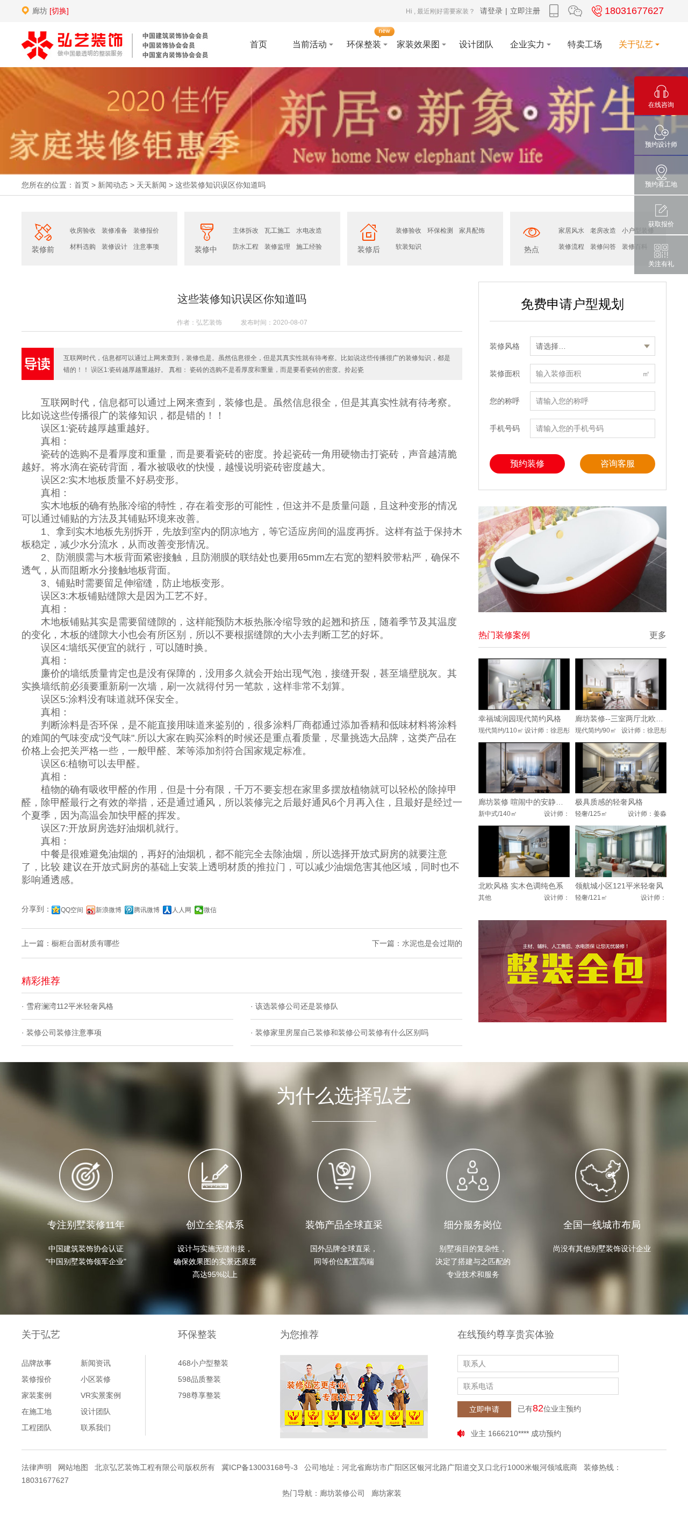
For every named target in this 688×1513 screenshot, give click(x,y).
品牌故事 (37, 1363)
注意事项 (146, 246)
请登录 (491, 10)
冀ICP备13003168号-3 (259, 1467)
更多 (657, 635)
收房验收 (83, 230)
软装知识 (408, 246)
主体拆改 (246, 230)
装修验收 (408, 230)
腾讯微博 (147, 910)
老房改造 (603, 230)
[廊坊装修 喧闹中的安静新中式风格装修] (524, 768)
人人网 (181, 910)
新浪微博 (108, 910)
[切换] (59, 10)
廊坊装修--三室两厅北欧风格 (620, 718)
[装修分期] (572, 559)
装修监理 (277, 246)
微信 (210, 910)
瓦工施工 (277, 230)
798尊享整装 (199, 1395)
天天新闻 (152, 185)
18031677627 (634, 10)
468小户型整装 (203, 1363)
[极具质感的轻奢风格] (620, 768)
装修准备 (114, 230)
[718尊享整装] (572, 971)
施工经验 (309, 246)
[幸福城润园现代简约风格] (524, 684)
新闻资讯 (96, 1363)
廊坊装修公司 (342, 1493)
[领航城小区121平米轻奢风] (620, 851)
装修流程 (571, 246)
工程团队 (37, 1427)
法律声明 (37, 1467)
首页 (81, 185)
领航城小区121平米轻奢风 (619, 885)
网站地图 (73, 1467)
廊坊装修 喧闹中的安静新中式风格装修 (524, 802)
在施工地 (37, 1411)
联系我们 (96, 1427)
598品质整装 (199, 1379)
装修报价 (146, 230)
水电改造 (309, 230)
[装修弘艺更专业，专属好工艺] (354, 1396)
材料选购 (83, 246)
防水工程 (246, 246)
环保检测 (440, 230)
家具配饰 (472, 230)
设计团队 (96, 1411)
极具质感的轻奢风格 (609, 802)
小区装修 (96, 1379)
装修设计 (114, 246)
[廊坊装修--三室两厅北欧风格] (620, 684)
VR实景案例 (101, 1395)
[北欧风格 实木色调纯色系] (524, 851)
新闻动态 (113, 185)
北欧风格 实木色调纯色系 (520, 885)
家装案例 (37, 1395)
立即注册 (525, 10)
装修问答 (603, 246)
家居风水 (571, 230)
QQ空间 (72, 910)
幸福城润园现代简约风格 (519, 718)
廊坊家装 (386, 1493)
